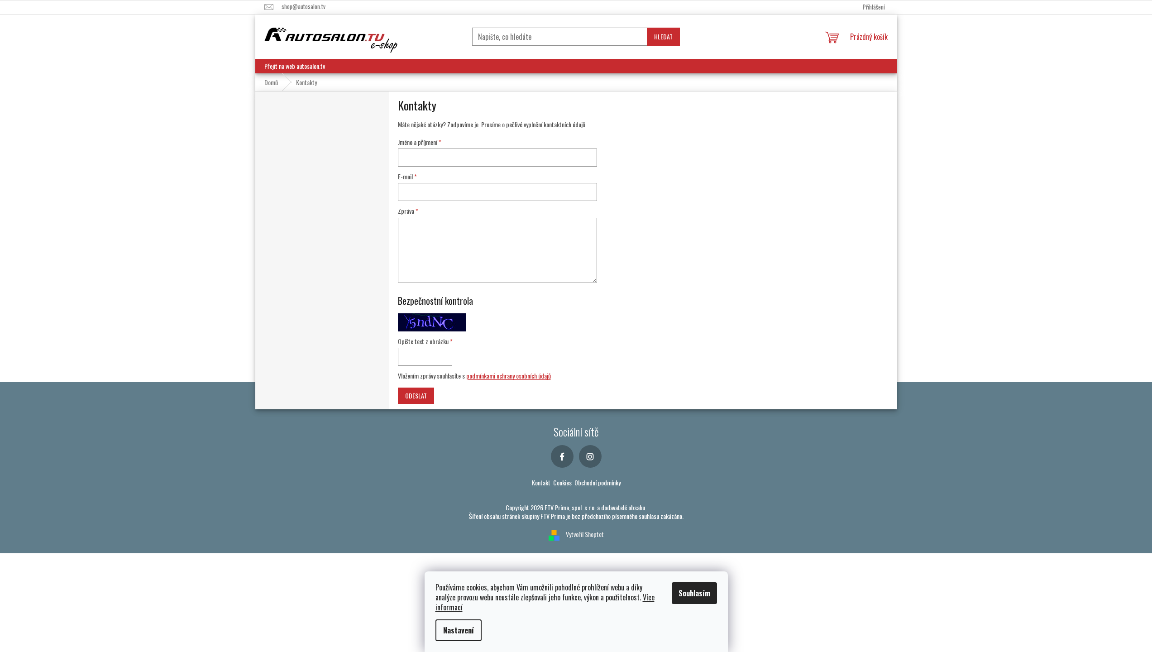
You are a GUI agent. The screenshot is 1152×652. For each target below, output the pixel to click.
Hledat (663, 36)
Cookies (562, 482)
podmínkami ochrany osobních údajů (508, 375)
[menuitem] (294, 66)
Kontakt (541, 482)
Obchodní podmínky (597, 482)
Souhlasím (694, 593)
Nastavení (458, 630)
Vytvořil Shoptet (585, 534)
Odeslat (416, 395)
